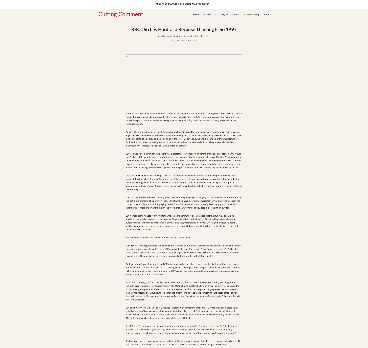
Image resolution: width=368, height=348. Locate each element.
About (266, 14)
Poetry (236, 14)
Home (196, 14)
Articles (207, 14)
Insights (224, 14)
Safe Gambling (251, 14)
